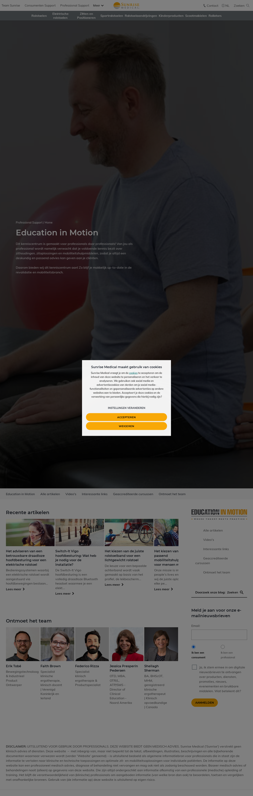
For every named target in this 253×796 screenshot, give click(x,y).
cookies (133, 372)
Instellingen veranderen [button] (126, 407)
